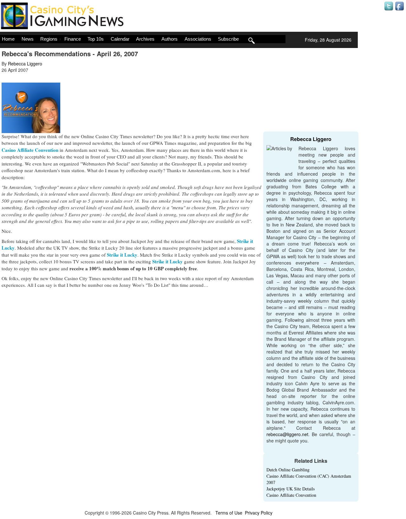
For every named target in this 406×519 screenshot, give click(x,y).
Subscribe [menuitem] (228, 39)
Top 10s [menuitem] (96, 39)
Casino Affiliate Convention (30, 149)
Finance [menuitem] (72, 39)
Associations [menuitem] (198, 39)
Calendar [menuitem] (120, 39)
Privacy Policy (258, 512)
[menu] (142, 39)
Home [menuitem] (8, 39)
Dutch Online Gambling (288, 470)
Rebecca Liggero (25, 63)
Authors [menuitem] (169, 39)
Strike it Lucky (122, 254)
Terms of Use (228, 512)
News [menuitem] (28, 39)
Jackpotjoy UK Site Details (290, 489)
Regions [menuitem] (48, 39)
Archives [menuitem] (145, 39)
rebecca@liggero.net (287, 434)
